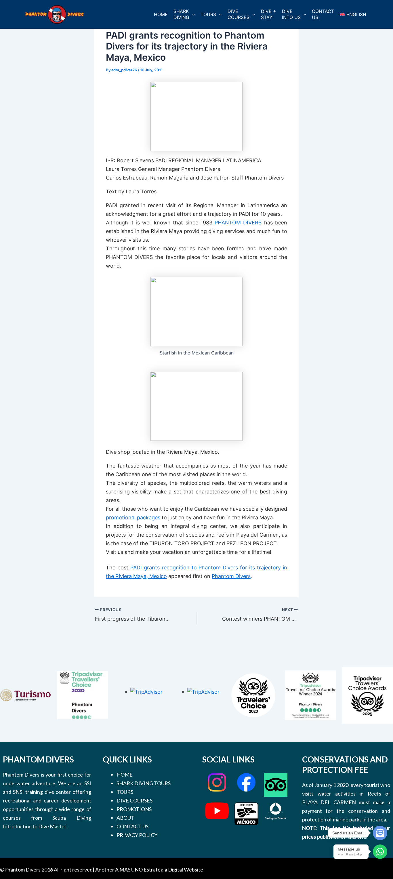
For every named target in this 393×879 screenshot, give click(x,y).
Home (161, 14)
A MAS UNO (129, 869)
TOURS (125, 792)
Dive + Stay (268, 14)
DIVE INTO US (291, 14)
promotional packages (133, 517)
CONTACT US (132, 826)
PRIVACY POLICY (137, 835)
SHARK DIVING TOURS (144, 783)
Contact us (323, 14)
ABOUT (125, 818)
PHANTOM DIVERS (238, 223)
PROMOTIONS (134, 809)
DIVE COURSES (134, 800)
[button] (192, 15)
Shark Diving (181, 14)
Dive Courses (238, 14)
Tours (208, 14)
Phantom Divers (231, 576)
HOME (125, 774)
